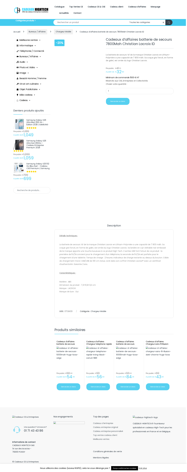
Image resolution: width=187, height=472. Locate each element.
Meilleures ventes (28, 40)
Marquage (155, 6)
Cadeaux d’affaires (137, 6)
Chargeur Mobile (63, 31)
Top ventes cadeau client (105, 435)
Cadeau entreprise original (105, 427)
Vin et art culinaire (29, 83)
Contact (77, 13)
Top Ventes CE (76, 6)
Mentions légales (101, 457)
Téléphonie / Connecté (31, 51)
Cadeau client (116, 6)
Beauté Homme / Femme (32, 78)
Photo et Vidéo (27, 67)
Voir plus (143, 468)
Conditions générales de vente (107, 451)
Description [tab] (114, 225)
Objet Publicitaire (28, 89)
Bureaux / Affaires (37, 31)
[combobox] (90, 22)
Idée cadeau (25, 94)
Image (22, 72)
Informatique (26, 45)
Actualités (64, 13)
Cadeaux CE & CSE (96, 6)
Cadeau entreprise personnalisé (108, 431)
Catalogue (59, 6)
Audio (22, 62)
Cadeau (23, 100)
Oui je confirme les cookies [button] (124, 468)
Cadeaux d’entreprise (103, 423)
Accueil (16, 31)
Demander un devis (117, 101)
